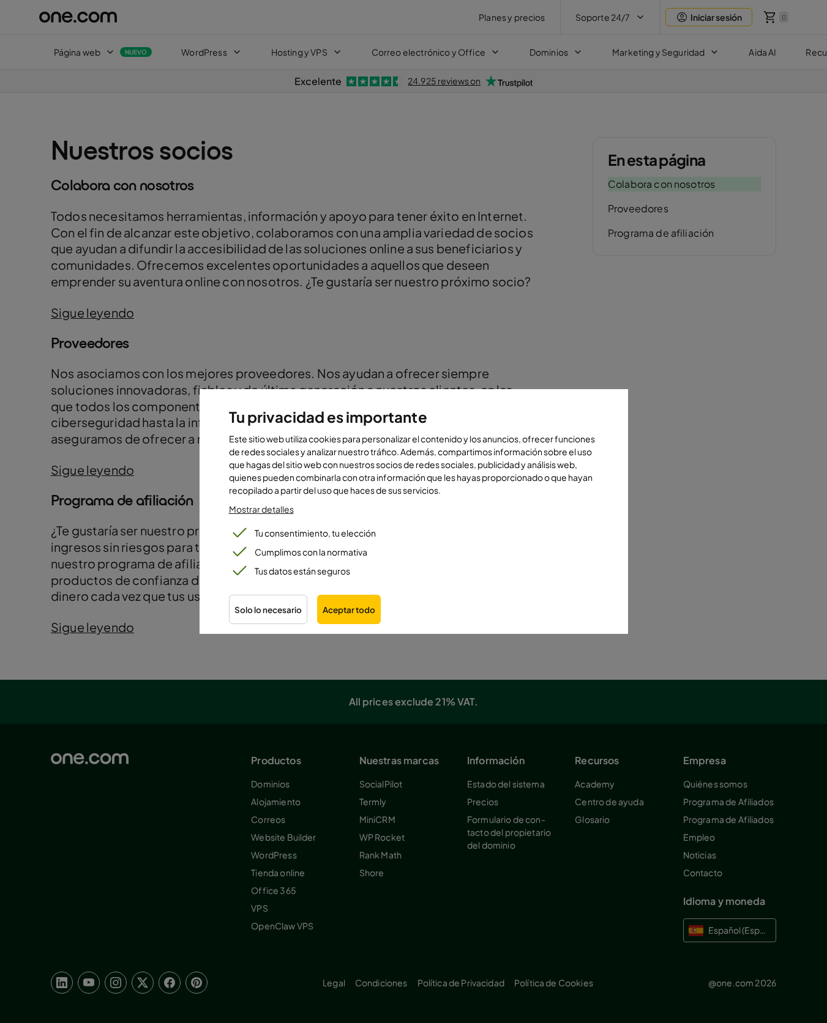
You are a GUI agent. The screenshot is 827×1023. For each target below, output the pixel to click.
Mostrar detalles (261, 509)
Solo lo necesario (268, 609)
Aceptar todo (349, 609)
